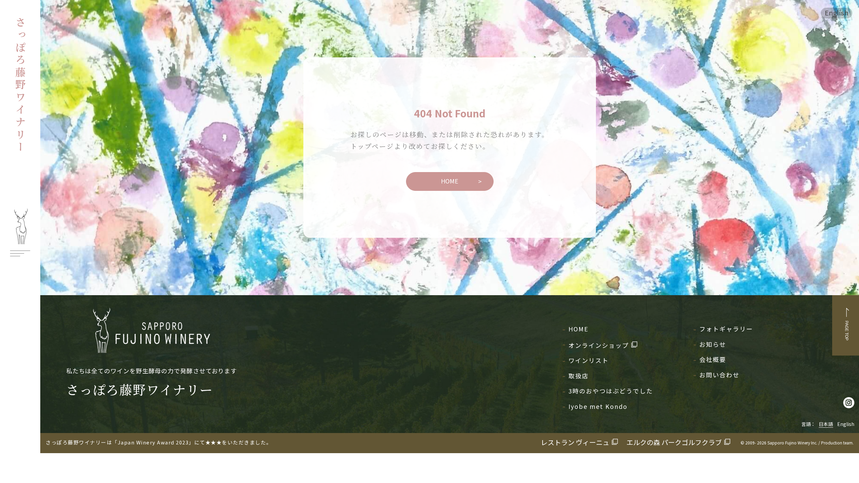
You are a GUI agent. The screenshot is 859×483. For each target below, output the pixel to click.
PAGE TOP (846, 330)
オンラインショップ (598, 345)
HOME (449, 180)
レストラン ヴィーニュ (575, 442)
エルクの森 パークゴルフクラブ (674, 442)
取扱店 (578, 375)
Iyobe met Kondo (597, 406)
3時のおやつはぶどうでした (610, 390)
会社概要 (712, 359)
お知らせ (712, 344)
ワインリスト (588, 360)
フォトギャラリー (726, 328)
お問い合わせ (719, 374)
